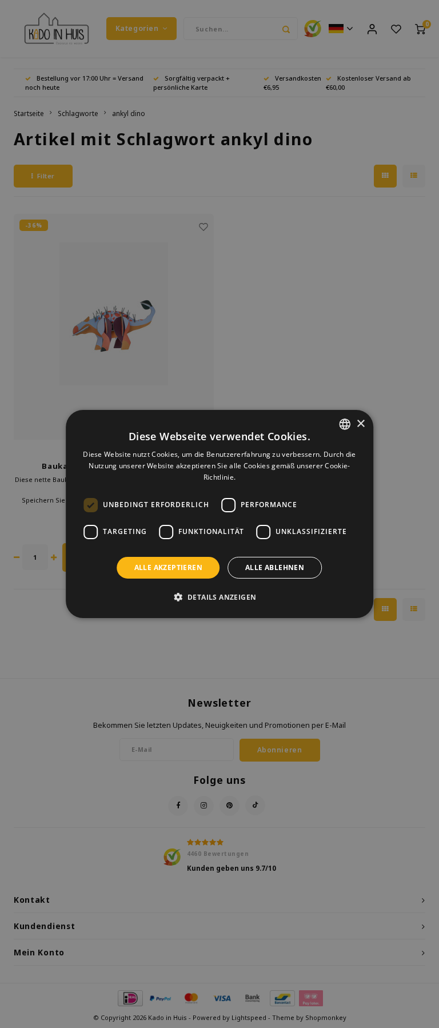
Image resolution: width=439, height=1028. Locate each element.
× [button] (360, 423)
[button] (220, 597)
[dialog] (219, 514)
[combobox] (344, 424)
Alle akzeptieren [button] (168, 567)
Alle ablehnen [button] (274, 567)
